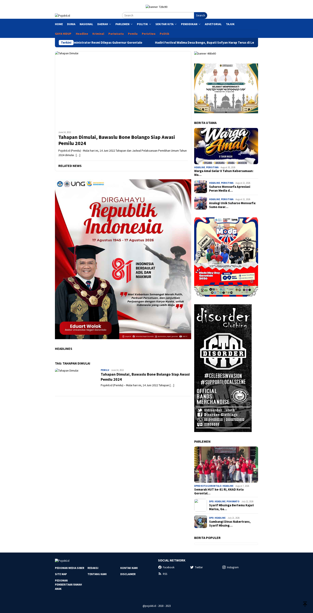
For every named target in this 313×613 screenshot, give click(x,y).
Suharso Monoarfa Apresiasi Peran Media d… (229, 188)
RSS (165, 574)
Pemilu (105, 370)
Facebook (168, 567)
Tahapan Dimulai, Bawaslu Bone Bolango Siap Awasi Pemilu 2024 (116, 140)
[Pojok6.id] (62, 15)
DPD (211, 501)
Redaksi (93, 568)
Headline (199, 167)
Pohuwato (233, 501)
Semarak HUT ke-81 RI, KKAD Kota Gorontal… (219, 491)
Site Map (61, 574)
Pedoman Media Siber (69, 568)
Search (200, 15)
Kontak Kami (129, 568)
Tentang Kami (97, 574)
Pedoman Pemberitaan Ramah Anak (68, 585)
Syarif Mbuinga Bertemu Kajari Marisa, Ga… (231, 507)
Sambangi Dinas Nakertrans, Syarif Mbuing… (230, 523)
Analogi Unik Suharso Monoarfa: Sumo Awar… (232, 205)
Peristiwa (212, 167)
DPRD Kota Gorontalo (207, 485)
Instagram (233, 567)
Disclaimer (128, 574)
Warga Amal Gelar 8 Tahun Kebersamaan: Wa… (223, 173)
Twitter (199, 567)
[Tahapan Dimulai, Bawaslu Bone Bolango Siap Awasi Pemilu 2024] (123, 89)
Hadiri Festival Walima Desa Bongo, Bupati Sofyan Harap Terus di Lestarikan (185, 43)
